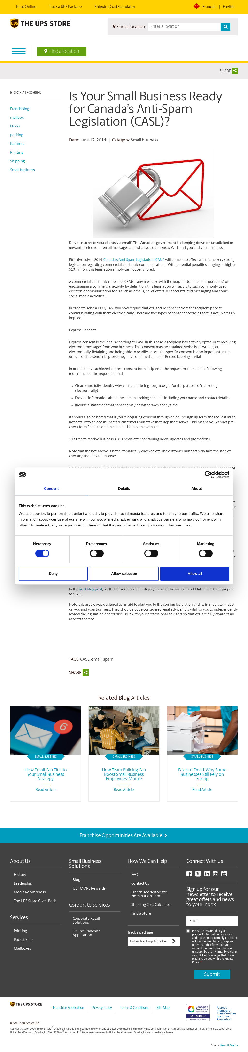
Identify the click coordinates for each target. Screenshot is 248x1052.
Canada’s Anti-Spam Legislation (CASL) (133, 260)
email (96, 660)
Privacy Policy (102, 1008)
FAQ (134, 875)
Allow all (195, 574)
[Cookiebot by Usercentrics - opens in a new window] (208, 474)
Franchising (19, 109)
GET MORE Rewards (89, 889)
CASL (84, 660)
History (20, 875)
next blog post (90, 589)
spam (108, 660)
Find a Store (141, 914)
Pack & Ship (23, 940)
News (15, 126)
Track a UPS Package (65, 7)
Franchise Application (68, 1008)
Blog (76, 880)
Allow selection (124, 574)
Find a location (64, 51)
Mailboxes (22, 948)
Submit (212, 974)
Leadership (23, 884)
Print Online (26, 7)
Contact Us (140, 884)
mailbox (17, 118)
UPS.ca (14, 1023)
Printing (16, 153)
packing (16, 135)
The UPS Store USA (28, 1023)
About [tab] (196, 489)
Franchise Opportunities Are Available (121, 835)
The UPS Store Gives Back (35, 901)
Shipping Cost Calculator (115, 7)
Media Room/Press (30, 892)
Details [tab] (124, 489)
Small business (144, 140)
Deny (53, 574)
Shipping (17, 161)
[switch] (97, 553)
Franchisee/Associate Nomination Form (149, 894)
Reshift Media (229, 1045)
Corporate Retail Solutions (86, 921)
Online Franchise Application (87, 933)
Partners (17, 144)
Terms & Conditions (134, 1008)
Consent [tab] (51, 489)
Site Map (163, 1008)
